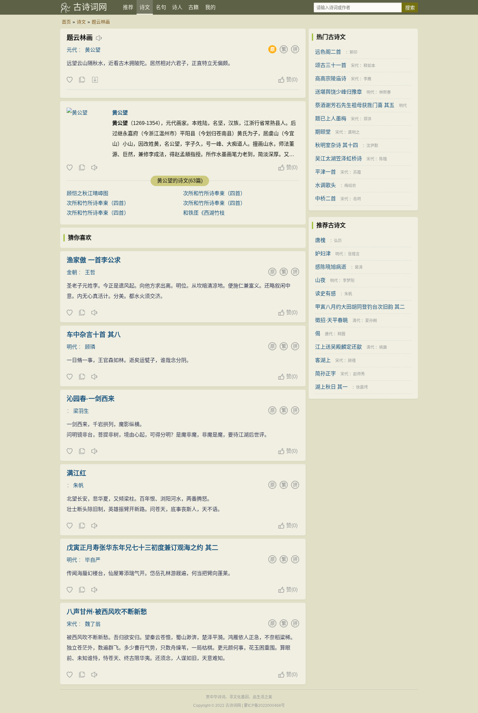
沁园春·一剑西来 (90, 398)
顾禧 (352, 360)
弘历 (338, 240)
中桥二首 (325, 198)
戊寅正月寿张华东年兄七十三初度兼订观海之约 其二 (142, 547)
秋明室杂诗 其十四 (336, 145)
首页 (66, 21)
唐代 (329, 334)
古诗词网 (90, 7)
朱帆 (78, 485)
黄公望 (92, 50)
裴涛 (359, 267)
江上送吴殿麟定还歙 (338, 347)
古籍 (193, 7)
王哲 (90, 272)
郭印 (353, 52)
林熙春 (385, 92)
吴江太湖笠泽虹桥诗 (338, 158)
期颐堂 (323, 132)
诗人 (177, 7)
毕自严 (92, 560)
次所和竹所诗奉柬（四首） (214, 193)
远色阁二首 (328, 52)
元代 (72, 50)
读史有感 (325, 293)
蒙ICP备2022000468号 (264, 705)
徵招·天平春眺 (331, 320)
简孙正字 (325, 373)
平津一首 (325, 172)
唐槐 (320, 240)
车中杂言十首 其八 (94, 334)
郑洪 (367, 119)
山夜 (320, 280)
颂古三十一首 (330, 65)
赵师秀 (359, 374)
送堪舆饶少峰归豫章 (338, 92)
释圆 (341, 334)
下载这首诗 (94, 80)
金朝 (72, 272)
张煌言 (354, 254)
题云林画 (101, 21)
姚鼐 (383, 347)
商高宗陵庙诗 (330, 78)
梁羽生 (81, 411)
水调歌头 (325, 185)
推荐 (128, 7)
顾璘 (90, 347)
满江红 (76, 473)
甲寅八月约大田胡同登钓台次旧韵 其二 (360, 307)
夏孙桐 (371, 320)
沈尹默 (372, 145)
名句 (161, 7)
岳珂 (357, 199)
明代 (72, 347)
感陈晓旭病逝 (330, 267)
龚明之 (354, 132)
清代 (356, 320)
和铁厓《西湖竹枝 (204, 213)
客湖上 (323, 360)
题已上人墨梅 (330, 118)
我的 (210, 7)
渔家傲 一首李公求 (94, 260)
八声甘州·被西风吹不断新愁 (107, 611)
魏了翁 (92, 624)
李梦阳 (348, 280)
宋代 (72, 624)
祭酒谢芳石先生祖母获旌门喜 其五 (354, 105)
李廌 (367, 79)
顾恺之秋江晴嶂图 (87, 193)
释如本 (369, 65)
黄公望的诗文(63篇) (180, 180)
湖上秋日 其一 (331, 387)
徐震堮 (362, 387)
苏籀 (357, 172)
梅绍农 (350, 185)
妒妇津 (323, 253)
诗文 (144, 7)
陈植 (383, 159)
